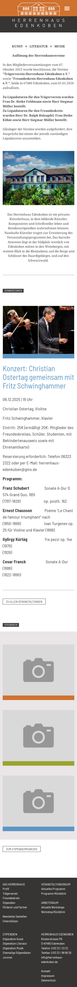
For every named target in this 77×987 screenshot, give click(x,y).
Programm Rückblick (53, 893)
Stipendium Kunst (13, 939)
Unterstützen (10, 921)
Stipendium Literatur (15, 943)
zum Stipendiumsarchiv (21, 849)
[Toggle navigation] (67, 8)
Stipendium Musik (13, 948)
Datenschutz (48, 980)
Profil (6, 889)
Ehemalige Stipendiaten (17, 952)
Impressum (47, 975)
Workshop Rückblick (53, 912)
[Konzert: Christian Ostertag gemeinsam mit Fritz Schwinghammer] (38, 329)
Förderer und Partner (15, 907)
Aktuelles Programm (53, 889)
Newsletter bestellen (15, 916)
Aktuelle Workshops (52, 907)
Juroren (7, 957)
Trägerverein (10, 893)
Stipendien (9, 902)
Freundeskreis (11, 898)
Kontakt (45, 971)
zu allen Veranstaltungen (24, 601)
